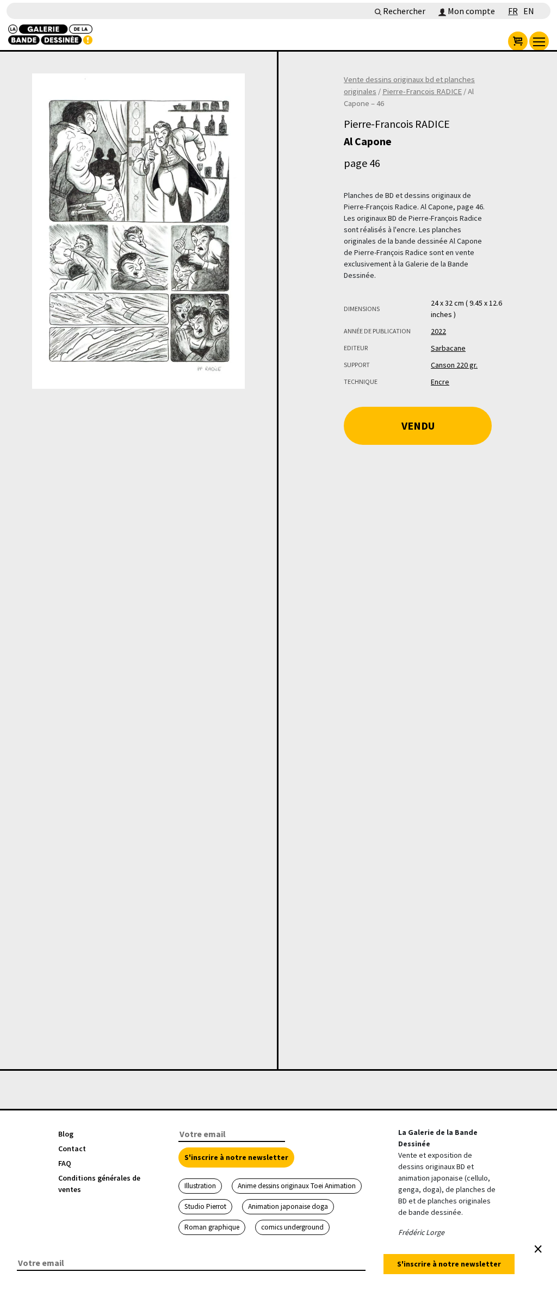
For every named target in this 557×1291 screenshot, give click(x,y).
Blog (65, 1134)
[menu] (539, 41)
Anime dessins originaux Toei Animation (297, 1185)
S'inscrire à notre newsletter (236, 1157)
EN (528, 10)
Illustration (200, 1185)
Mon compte (470, 10)
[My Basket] (518, 41)
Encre (440, 382)
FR (513, 10)
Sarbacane (448, 348)
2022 (438, 331)
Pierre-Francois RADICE (422, 91)
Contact (72, 1148)
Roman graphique (211, 1227)
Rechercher (403, 10)
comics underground (292, 1227)
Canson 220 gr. (454, 365)
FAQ (64, 1163)
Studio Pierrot (205, 1206)
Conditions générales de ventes (99, 1183)
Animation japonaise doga (288, 1206)
